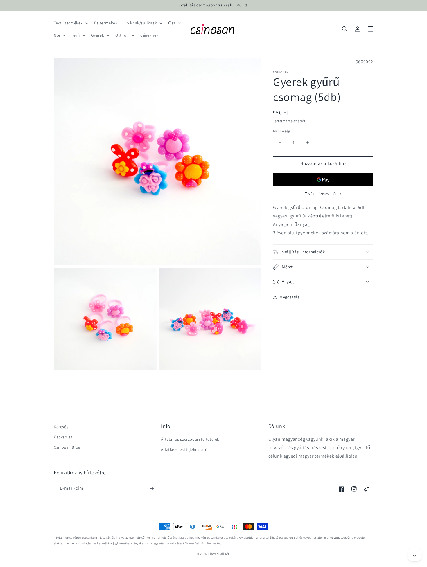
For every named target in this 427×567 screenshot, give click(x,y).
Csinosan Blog (67, 447)
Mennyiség (281, 131)
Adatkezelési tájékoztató (184, 449)
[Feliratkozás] (151, 488)
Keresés (61, 426)
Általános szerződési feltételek (190, 439)
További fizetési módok (323, 194)
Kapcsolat (63, 437)
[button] (70, 23)
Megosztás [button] (289, 297)
